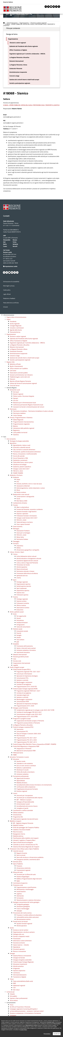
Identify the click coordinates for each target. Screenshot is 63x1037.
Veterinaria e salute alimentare (22, 940)
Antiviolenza (20, 620)
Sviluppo (12, 953)
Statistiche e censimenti (20, 460)
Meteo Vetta (20, 537)
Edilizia (18, 548)
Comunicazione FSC (22, 731)
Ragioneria (16, 430)
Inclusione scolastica (22, 774)
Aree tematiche (11, 439)
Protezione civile (18, 885)
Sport (14, 580)
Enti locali (16, 392)
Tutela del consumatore (23, 627)
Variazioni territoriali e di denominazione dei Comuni (28, 407)
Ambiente (16, 477)
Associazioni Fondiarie (23, 531)
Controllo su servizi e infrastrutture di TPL (25, 844)
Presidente (13, 321)
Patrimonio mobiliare (19, 413)
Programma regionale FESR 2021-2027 (28, 691)
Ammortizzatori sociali (23, 804)
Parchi (18, 498)
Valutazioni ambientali (23, 486)
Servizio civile (17, 661)
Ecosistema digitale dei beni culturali (27, 560)
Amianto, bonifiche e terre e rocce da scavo (29, 484)
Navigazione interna (19, 834)
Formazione (19, 898)
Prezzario (19, 866)
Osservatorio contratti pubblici (19, 373)
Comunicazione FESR (22, 701)
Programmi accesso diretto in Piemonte (28, 723)
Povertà (18, 633)
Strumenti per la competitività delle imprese (29, 797)
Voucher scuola (20, 761)
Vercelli (15, 246)
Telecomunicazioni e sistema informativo (28, 900)
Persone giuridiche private (21, 657)
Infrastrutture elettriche (23, 868)
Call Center (13, 370)
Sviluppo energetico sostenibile (22, 960)
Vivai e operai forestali (23, 524)
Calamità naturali (18, 851)
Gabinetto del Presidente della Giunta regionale (23, 46)
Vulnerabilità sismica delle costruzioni (27, 917)
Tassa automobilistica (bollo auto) (23, 981)
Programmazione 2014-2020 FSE (26, 686)
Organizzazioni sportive (23, 584)
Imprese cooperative (19, 970)
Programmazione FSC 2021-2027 (26, 738)
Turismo (15, 597)
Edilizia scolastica (18, 812)
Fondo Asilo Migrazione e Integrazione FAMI (26, 746)
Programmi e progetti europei (22, 718)
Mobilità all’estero (21, 783)
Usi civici (15, 400)
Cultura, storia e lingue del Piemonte (27, 563)
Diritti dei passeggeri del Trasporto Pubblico (26, 827)
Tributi (12, 979)
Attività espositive (21, 567)
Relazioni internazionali (16, 61)
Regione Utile (11, 362)
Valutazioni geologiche (23, 906)
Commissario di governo (20, 883)
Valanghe (19, 911)
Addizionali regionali (19, 985)
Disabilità (16, 644)
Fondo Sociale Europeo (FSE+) (22, 669)
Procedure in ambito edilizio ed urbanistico (29, 915)
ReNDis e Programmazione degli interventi (29, 879)
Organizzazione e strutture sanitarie (24, 932)
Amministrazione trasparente (18, 72)
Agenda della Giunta (16, 330)
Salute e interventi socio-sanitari (26, 648)
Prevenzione (17, 938)
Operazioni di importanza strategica (27, 676)
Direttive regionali (21, 791)
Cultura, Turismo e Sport (17, 552)
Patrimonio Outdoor (22, 539)
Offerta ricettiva (21, 605)
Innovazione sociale (22, 631)
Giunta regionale (15, 323)
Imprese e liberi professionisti (18, 998)
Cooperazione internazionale (21, 663)
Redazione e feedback (9, 298)
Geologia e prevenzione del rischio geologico (26, 902)
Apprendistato (20, 780)
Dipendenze (16, 947)
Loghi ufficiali (7, 294)
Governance (19, 729)
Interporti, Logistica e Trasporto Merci (24, 840)
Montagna (16, 528)
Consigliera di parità (22, 808)
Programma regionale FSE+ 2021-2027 (28, 671)
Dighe (18, 881)
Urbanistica (19, 546)
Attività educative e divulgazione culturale (28, 558)
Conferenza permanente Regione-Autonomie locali (28, 405)
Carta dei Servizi (14, 385)
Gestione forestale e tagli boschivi (26, 511)
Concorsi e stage (14, 76)
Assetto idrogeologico (22, 876)
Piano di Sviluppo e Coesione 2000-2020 (28, 733)
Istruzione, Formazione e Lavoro (19, 757)
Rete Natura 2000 (21, 501)
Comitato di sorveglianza (23, 684)
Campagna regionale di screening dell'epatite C (24, 1009)
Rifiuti (18, 490)
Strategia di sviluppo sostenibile (19, 441)
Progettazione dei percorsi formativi (27, 789)
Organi (8, 319)
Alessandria (6, 240)
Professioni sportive (22, 595)
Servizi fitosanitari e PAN (20, 458)
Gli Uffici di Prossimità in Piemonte (20, 1007)
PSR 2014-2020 (21, 520)
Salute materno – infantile (21, 945)
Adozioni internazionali (20, 654)
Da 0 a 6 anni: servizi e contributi (26, 765)
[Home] (4, 23)
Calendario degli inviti (22, 695)
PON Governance (18, 753)
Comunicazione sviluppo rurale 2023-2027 (29, 714)
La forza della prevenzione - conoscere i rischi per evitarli (27, 1011)
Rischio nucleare (21, 492)
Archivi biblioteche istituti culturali (26, 556)
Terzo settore (20, 639)
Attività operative (21, 926)
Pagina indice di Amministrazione (16, 317)
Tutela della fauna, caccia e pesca (23, 462)
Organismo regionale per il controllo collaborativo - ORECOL (27, 54)
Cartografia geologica (22, 904)
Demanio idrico (17, 861)
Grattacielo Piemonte (15, 68)
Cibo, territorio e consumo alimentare (24, 449)
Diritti (14, 614)
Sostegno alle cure (18, 934)
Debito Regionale (18, 420)
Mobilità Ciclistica (18, 825)
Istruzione (16, 759)
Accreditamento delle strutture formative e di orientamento (34, 785)
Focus (11, 1005)
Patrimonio (13, 409)
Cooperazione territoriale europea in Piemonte (30, 721)
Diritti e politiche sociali (17, 612)
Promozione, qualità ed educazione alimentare (27, 452)
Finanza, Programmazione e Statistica (21, 417)
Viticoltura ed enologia (19, 464)
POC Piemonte (20, 735)
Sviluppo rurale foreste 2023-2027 (26, 518)
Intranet (5, 307)
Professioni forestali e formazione (26, 516)
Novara (15, 240)
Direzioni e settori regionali (18, 43)
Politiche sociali (17, 629)
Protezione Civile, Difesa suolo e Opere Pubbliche (24, 849)
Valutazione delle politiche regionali (23, 428)
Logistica (19, 894)
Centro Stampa (17, 415)
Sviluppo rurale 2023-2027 (21, 469)
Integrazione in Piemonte (23, 748)
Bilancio (15, 426)
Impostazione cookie (11, 266)
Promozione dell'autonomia (24, 646)
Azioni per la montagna (23, 533)
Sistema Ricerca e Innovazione (22, 955)
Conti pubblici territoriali (20, 432)
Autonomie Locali (15, 390)
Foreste (15, 505)
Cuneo (5, 246)
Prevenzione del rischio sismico (22, 913)
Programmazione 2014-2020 (25, 706)
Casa (14, 659)
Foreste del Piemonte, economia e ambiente (29, 509)
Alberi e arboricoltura (22, 507)
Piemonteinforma (15, 332)
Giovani (18, 618)
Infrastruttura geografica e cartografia (27, 550)
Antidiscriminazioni (22, 622)
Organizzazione (13, 39)
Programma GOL (18, 817)
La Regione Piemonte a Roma (18, 65)
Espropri (15, 398)
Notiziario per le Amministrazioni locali (24, 402)
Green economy (17, 526)
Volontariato (20, 896)
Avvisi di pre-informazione (24, 674)
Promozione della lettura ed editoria (27, 573)
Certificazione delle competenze (25, 787)
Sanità (12, 928)
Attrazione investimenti (20, 964)
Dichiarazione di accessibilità (11, 282)
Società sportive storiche (23, 586)
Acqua (18, 479)
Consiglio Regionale (15, 326)
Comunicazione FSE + (22, 678)
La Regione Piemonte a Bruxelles (19, 57)
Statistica (16, 434)
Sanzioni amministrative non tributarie (21, 375)
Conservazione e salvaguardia (25, 496)
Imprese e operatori (22, 513)
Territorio (16, 543)
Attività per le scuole (22, 770)
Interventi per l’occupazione (24, 795)
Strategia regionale (22, 582)
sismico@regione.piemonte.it (12, 117)
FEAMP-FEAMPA (18, 473)
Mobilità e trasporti (15, 821)
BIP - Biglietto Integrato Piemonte (23, 823)
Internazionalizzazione (19, 975)
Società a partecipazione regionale (19, 83)
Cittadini (12, 994)
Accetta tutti (57, 1033)
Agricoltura (13, 443)
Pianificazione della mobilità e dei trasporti (25, 838)
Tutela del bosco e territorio (24, 522)
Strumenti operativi (19, 949)
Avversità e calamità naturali (21, 447)
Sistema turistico (21, 601)
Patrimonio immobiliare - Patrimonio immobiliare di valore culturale (33, 411)
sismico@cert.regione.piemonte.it (13, 123)
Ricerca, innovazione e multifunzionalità (25, 454)
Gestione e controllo (22, 680)
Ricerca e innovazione (19, 951)
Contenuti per (11, 992)
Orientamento (17, 815)
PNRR (14, 755)
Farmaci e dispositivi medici (21, 936)
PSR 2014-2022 (18, 471)
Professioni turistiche (22, 603)
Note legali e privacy (9, 286)
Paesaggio (16, 541)
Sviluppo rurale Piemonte (20, 708)
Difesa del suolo (18, 872)
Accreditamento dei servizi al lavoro (26, 806)
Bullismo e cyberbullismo (23, 768)
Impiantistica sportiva (22, 590)
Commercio (16, 973)
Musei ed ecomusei (22, 569)
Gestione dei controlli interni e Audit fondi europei (24, 79)
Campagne (13, 1015)
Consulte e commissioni (17, 328)
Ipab (17, 642)
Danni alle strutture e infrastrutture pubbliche (29, 857)
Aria (17, 481)
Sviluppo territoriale (19, 958)
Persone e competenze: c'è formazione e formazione (25, 1013)
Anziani (18, 637)
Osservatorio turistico (22, 607)
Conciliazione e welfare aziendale (23, 810)
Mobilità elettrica (18, 836)
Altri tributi (16, 990)
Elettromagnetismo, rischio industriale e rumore (30, 488)
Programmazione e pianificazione (26, 887)
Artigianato (16, 968)
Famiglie (18, 635)
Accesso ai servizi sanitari (20, 930)
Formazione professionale (21, 776)
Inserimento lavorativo (23, 652)
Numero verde (7, 252)
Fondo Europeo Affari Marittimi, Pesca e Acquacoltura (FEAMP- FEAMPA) (34, 744)
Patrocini (12, 379)
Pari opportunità (21, 616)
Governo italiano (8, 2)
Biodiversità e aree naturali (21, 494)
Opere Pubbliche (18, 864)
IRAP (14, 983)
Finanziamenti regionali (23, 870)
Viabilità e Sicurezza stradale (21, 829)
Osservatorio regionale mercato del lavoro (25, 819)
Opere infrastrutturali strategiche (23, 842)
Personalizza (47, 1033)
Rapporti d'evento (21, 853)
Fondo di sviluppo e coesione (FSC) (23, 727)
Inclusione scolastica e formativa (26, 650)
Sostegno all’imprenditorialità (25, 802)
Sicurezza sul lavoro (19, 943)
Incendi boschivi (21, 891)
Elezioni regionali (18, 394)
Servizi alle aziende (19, 456)
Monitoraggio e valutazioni (24, 682)
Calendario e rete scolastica (24, 763)
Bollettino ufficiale (15, 364)
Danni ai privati (20, 855)
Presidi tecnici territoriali (20, 921)
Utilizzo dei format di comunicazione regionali (23, 383)
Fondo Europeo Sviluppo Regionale (23, 962)
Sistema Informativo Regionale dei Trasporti (26, 847)
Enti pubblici (13, 996)
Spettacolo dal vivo (22, 575)
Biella (5, 244)
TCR (14, 987)
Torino (14, 242)
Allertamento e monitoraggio (25, 889)
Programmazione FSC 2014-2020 (26, 740)
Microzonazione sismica (23, 919)
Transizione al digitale (19, 977)
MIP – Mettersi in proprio (23, 800)
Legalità (15, 665)
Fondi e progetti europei (17, 667)
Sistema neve (20, 592)
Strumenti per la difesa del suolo (26, 874)
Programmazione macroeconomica (23, 422)
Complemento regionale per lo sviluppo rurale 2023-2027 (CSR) (35, 710)
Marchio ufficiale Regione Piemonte (20, 381)
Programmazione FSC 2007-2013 (26, 742)
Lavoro (15, 793)
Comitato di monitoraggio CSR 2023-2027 (29, 712)
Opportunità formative (23, 778)
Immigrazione (20, 625)
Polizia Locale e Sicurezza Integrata (23, 396)
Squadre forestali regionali (24, 923)
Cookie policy (6, 290)
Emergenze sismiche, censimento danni (28, 859)
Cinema (18, 578)
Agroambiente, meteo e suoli (21, 445)
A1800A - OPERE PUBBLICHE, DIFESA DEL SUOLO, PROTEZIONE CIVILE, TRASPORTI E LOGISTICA (31, 105)
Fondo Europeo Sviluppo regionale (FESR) (25, 689)
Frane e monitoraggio (22, 908)
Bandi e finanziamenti (16, 366)
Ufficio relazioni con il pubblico (19, 368)
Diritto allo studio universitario (25, 772)
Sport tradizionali (21, 588)
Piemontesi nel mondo (23, 565)
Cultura (15, 554)
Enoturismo (19, 610)
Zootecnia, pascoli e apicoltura (22, 466)
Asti (4, 242)
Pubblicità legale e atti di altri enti (20, 377)
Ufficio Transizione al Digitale (18, 50)
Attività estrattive (18, 966)
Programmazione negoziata (21, 424)
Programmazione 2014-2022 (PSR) (26, 716)
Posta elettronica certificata (11, 303)
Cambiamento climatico (20, 503)
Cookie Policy (23, 1029)
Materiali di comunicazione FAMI (26, 751)
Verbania (15, 244)
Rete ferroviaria (17, 832)
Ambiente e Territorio (16, 475)
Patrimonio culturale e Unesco (25, 571)
